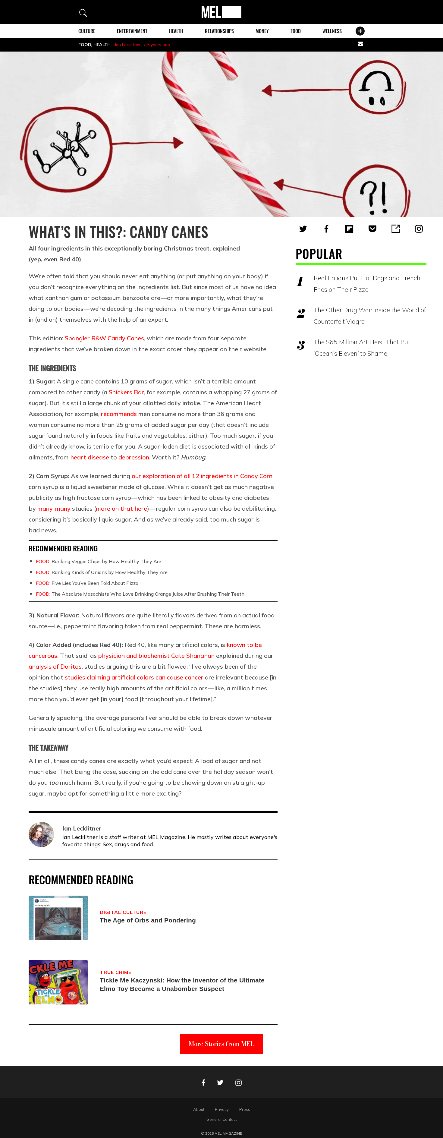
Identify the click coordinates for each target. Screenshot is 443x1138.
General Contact (221, 1119)
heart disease (89, 457)
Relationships (219, 31)
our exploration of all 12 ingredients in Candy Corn (202, 476)
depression (133, 457)
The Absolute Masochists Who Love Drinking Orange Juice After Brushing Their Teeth (140, 594)
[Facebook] (326, 229)
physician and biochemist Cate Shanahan (156, 655)
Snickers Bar (126, 392)
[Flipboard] (349, 229)
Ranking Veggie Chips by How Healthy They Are (98, 561)
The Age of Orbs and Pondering (148, 920)
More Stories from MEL (221, 1043)
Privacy (222, 1109)
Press (244, 1109)
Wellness (332, 31)
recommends (119, 414)
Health (176, 31)
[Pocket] (372, 229)
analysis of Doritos (55, 666)
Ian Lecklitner (128, 44)
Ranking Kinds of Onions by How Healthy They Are (102, 572)
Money (262, 31)
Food (296, 31)
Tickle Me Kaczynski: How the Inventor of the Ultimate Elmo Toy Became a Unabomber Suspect (182, 984)
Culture (86, 31)
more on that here (121, 508)
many (44, 508)
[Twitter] (303, 229)
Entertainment (132, 31)
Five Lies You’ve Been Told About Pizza (87, 583)
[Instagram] (419, 229)
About (198, 1109)
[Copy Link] (396, 229)
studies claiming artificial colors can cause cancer (134, 677)
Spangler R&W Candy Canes (104, 338)
